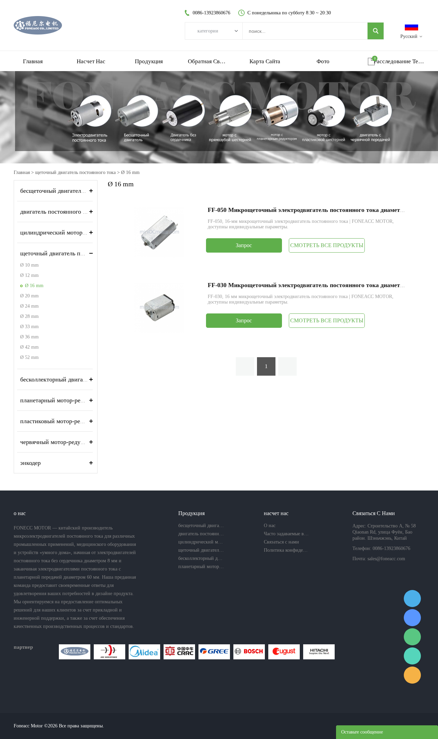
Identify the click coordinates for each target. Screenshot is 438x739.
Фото (323, 61)
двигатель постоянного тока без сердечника (78, 211)
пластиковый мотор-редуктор (59, 421)
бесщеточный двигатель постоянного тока (76, 190)
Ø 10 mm (29, 265)
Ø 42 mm (29, 347)
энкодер (30, 462)
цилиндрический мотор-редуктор (64, 232)
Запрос (244, 245)
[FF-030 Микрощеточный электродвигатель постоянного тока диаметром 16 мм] (159, 307)
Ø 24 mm (29, 306)
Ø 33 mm (29, 326)
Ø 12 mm (29, 275)
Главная (33, 61)
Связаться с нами (281, 542)
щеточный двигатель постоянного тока (75, 172)
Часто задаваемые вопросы (287, 533)
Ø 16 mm (130, 172)
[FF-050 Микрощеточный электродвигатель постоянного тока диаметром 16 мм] (159, 231)
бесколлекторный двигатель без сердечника (78, 379)
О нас (269, 525)
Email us (412, 675)
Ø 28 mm (29, 316)
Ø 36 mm (29, 336)
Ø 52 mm (29, 357)
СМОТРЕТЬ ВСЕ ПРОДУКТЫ (326, 245)
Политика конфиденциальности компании (287, 550)
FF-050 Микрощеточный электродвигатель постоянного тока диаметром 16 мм (318, 209)
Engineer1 (412, 598)
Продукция (149, 61)
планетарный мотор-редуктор (59, 400)
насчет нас (91, 61)
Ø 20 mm (29, 295)
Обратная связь (207, 61)
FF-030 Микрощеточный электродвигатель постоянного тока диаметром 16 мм (318, 285)
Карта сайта (264, 61)
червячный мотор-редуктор (56, 442)
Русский (408, 36)
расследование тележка (399, 61)
